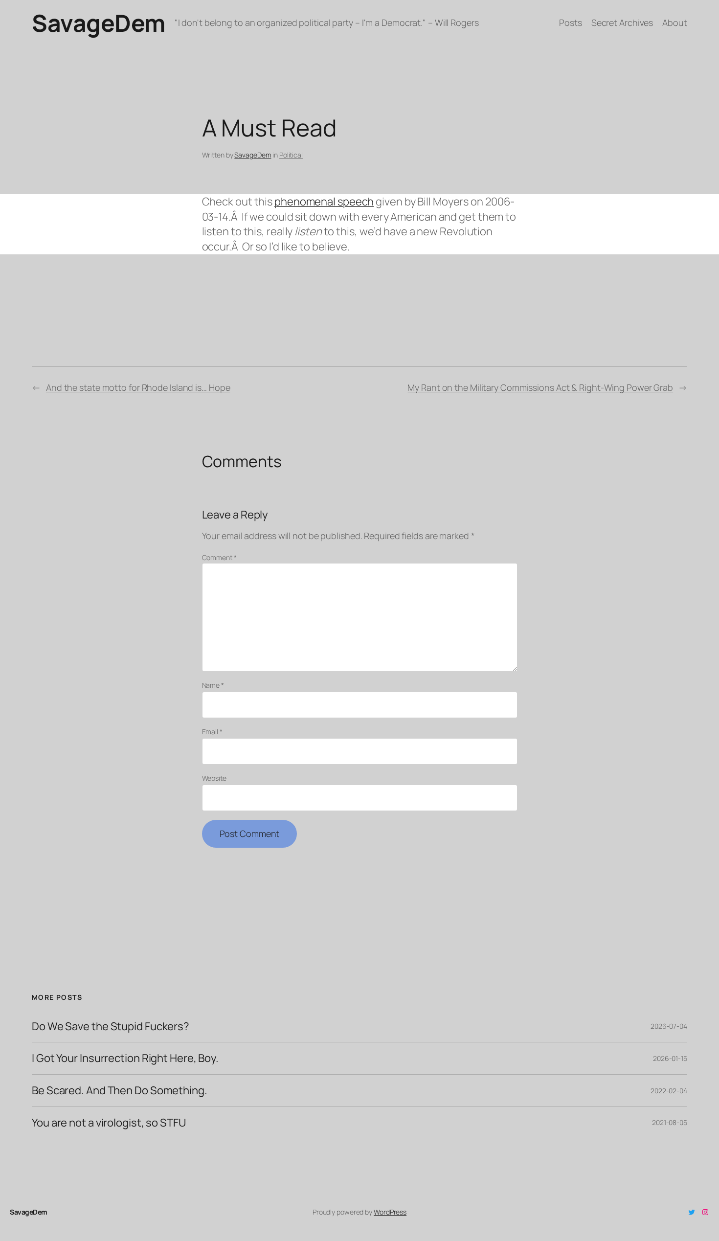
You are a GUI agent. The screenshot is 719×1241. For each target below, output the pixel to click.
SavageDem (98, 23)
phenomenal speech (324, 201)
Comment (219, 557)
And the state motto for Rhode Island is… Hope (138, 387)
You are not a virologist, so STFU (109, 1123)
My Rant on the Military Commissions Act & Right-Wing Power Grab (540, 387)
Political (291, 154)
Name (213, 685)
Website (214, 778)
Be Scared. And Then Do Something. (119, 1090)
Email (212, 731)
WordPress (390, 1212)
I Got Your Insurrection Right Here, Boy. (125, 1058)
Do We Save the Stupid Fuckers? (110, 1026)
